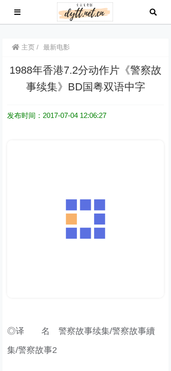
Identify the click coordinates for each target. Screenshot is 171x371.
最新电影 (56, 47)
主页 (27, 47)
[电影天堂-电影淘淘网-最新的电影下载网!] (85, 11)
